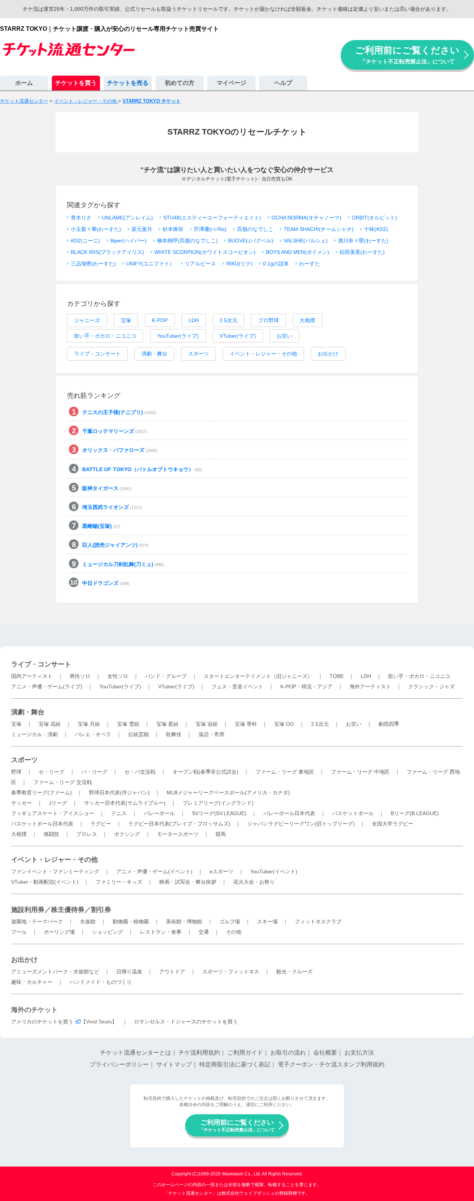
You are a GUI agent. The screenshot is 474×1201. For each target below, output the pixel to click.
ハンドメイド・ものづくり (101, 982)
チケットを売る (127, 83)
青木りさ (81, 218)
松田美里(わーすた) (362, 252)
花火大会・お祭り (254, 882)
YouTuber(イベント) (273, 871)
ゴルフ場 (229, 921)
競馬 (221, 834)
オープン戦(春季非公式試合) (205, 772)
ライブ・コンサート (97, 354)
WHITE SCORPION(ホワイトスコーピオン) (205, 252)
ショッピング (107, 932)
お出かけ (328, 354)
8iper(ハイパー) (128, 241)
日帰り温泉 (129, 972)
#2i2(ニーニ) (85, 241)
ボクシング (127, 834)
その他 (233, 932)
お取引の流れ (288, 1052)
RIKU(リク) (239, 264)
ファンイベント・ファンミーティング (55, 871)
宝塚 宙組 (207, 724)
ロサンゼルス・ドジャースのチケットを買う (186, 1022)
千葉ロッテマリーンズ (114, 431)
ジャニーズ (87, 320)
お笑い (284, 336)
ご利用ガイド (245, 1052)
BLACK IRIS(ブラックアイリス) (107, 252)
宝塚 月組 (89, 724)
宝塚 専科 (246, 724)
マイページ (231, 83)
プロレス (86, 834)
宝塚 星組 (167, 724)
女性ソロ (117, 676)
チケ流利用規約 (199, 1052)
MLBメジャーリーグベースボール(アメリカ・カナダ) (228, 792)
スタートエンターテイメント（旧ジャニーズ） (258, 676)
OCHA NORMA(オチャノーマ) (306, 218)
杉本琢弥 (173, 229)
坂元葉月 (141, 229)
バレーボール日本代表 (289, 813)
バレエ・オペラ (93, 734)
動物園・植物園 (131, 921)
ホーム (24, 83)
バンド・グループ (166, 676)
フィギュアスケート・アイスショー (52, 813)
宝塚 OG (284, 724)
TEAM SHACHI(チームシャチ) (319, 229)
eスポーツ (221, 871)
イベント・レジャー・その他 (263, 354)
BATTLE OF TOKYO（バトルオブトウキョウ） (142, 469)
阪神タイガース (106, 488)
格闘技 (51, 834)
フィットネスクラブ (318, 921)
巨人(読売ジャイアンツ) (115, 545)
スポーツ (198, 354)
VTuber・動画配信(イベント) (45, 882)
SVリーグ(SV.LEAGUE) (219, 813)
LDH (193, 320)
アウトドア (172, 972)
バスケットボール (353, 813)
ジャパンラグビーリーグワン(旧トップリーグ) (301, 824)
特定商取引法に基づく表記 (234, 1064)
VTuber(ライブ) (238, 336)
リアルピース (200, 264)
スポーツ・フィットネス (230, 972)
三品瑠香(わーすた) (93, 264)
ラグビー (100, 824)
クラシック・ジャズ (431, 686)
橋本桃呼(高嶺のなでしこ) (187, 241)
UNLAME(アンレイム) (127, 218)
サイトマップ (174, 1064)
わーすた (309, 264)
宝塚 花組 (50, 724)
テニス (119, 813)
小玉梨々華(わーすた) (96, 229)
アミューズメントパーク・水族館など (55, 972)
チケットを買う (76, 83)
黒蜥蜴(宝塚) (101, 526)
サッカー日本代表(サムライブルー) (125, 803)
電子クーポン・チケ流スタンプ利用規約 (331, 1064)
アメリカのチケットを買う (42, 1022)
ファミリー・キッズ (119, 882)
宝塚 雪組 (128, 724)
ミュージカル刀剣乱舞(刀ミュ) (123, 564)
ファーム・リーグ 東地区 (285, 772)
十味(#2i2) (376, 229)
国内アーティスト (32, 676)
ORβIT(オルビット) (374, 218)
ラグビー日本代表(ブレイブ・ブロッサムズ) (179, 824)
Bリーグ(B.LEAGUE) (415, 813)
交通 (203, 932)
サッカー (21, 803)
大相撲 (307, 320)
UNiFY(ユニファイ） (150, 264)
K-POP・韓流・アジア (306, 686)
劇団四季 (388, 724)
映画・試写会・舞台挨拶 (187, 882)
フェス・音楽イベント (237, 686)
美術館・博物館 (184, 921)
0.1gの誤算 (276, 264)
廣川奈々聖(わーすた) (363, 241)
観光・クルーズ (294, 972)
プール (19, 932)
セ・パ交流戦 (140, 772)
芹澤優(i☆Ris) (210, 229)
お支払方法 (359, 1052)
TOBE (337, 676)
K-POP (160, 320)
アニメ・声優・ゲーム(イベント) (154, 871)
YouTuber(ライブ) (178, 336)
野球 (16, 772)
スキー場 (267, 921)
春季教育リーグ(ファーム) (41, 792)
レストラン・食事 (160, 932)
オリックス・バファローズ (119, 450)
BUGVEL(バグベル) (250, 241)
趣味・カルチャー (32, 982)
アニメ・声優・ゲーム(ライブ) (46, 686)
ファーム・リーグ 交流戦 (62, 782)
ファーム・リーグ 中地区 (360, 772)
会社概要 (325, 1052)
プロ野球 (268, 320)
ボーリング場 (59, 932)
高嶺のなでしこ (255, 229)
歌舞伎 (173, 734)
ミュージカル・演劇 (34, 734)
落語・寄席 (211, 734)
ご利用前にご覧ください (407, 54)
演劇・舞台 (154, 354)
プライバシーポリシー (119, 1064)
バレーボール (159, 813)
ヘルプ (283, 83)
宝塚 (126, 320)
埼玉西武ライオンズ (112, 507)
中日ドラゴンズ (105, 583)
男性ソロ (80, 676)
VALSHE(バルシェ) (306, 241)
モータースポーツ (177, 834)
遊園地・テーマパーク (37, 921)
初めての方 (179, 83)
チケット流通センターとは (135, 1052)
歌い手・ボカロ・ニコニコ (105, 336)
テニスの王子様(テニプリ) (119, 412)
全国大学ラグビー (392, 824)
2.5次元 (228, 320)
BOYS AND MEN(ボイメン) (297, 252)
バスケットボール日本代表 (42, 824)
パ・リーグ (94, 772)
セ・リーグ (51, 772)
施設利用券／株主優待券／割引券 (61, 909)
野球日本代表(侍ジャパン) (119, 792)
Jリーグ (58, 803)
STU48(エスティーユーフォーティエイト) (212, 218)
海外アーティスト (370, 686)
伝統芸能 (138, 734)
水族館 (88, 921)
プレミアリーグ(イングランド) (218, 803)
